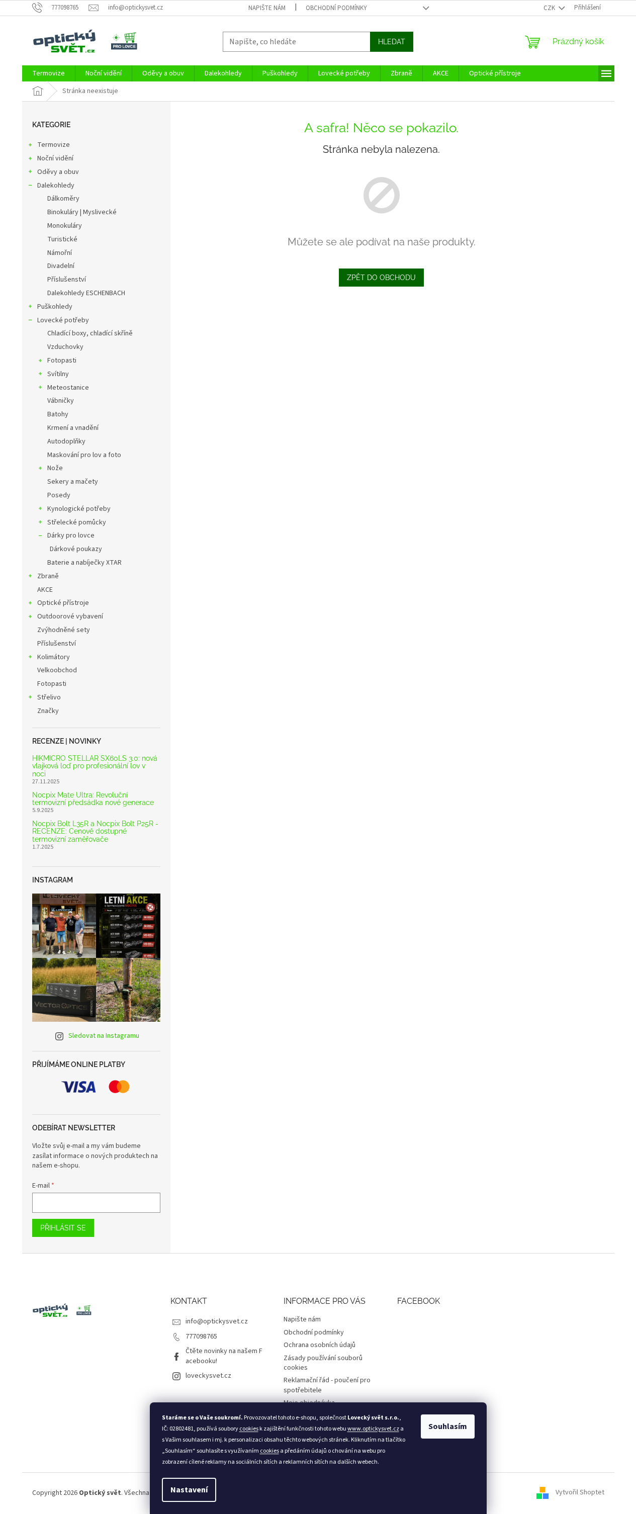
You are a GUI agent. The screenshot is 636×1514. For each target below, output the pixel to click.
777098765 (201, 1336)
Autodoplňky (66, 441)
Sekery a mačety (72, 482)
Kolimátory (53, 657)
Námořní (59, 253)
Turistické (62, 239)
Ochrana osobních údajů (319, 1345)
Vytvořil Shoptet (580, 1493)
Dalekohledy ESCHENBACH (86, 293)
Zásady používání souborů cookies (323, 1363)
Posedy (58, 495)
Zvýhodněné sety (63, 630)
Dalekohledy (55, 186)
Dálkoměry (63, 199)
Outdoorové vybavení (70, 616)
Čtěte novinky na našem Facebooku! (224, 1356)
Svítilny (58, 374)
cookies (248, 1428)
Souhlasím (447, 1426)
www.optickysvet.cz (373, 1428)
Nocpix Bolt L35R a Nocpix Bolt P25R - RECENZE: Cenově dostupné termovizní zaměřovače (95, 831)
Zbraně (48, 576)
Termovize (53, 145)
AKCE (45, 590)
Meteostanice (68, 388)
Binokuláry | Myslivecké (82, 212)
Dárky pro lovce (71, 535)
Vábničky (60, 401)
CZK (550, 8)
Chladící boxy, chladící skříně (90, 333)
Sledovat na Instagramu (103, 1036)
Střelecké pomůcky (76, 522)
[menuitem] (48, 73)
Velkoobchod (57, 670)
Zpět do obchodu (381, 278)
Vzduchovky (65, 347)
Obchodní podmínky (336, 8)
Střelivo (49, 697)
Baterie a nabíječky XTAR (84, 563)
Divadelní (60, 266)
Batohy (57, 414)
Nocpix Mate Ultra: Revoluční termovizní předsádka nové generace (93, 799)
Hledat (391, 42)
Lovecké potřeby (63, 320)
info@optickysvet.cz (217, 1321)
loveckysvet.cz (208, 1376)
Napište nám (267, 8)
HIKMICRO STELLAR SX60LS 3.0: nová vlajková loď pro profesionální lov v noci (94, 766)
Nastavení (189, 1489)
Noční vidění (55, 158)
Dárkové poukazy (76, 549)
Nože (55, 468)
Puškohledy (54, 307)
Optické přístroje (63, 603)
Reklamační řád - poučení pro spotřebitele (327, 1385)
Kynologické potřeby (79, 509)
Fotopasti (61, 360)
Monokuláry (64, 226)
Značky (48, 711)
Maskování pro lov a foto (84, 455)
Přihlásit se (63, 1228)
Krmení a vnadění (73, 428)
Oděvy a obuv (58, 172)
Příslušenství (66, 280)
